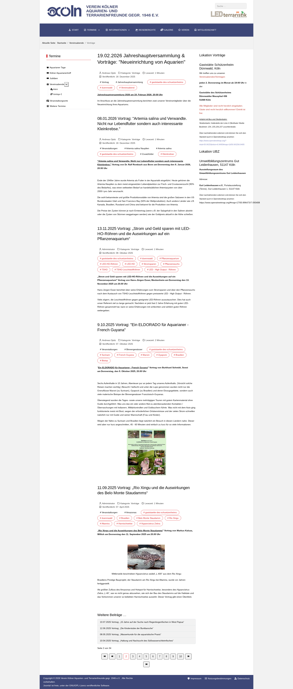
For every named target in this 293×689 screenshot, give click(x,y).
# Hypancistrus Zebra (149, 523)
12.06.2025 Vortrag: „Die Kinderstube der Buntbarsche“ (126, 628)
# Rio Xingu (173, 518)
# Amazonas (130, 512)
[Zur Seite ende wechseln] (146, 664)
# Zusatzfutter (147, 154)
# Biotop (104, 360)
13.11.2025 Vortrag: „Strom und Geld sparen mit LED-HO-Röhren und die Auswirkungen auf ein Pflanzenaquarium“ (143, 233)
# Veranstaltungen (109, 148)
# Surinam (105, 355)
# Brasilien (179, 355)
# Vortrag (104, 82)
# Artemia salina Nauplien (137, 148)
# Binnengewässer (133, 349)
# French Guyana (125, 355)
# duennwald (106, 87)
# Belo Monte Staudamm (148, 518)
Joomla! (47, 685)
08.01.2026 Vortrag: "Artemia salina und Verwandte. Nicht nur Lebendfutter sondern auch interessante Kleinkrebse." (142, 123)
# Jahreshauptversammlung (129, 82)
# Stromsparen (149, 264)
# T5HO (104, 269)
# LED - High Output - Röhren (161, 269)
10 (180, 656)
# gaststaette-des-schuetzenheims (166, 82)
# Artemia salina (164, 148)
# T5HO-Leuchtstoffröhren (127, 269)
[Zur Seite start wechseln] (104, 656)
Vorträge (136, 73)
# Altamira (105, 523)
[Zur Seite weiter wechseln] (188, 656)
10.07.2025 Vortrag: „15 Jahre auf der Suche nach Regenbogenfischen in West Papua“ (142, 622)
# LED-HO (130, 264)
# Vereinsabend (126, 87)
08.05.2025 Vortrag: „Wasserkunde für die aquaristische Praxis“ (130, 634)
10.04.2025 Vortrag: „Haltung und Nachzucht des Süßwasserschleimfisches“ (137, 640)
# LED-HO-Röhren (109, 264)
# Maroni (145, 355)
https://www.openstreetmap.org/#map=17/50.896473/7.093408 (229, 202)
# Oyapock (161, 355)
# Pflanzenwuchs (171, 264)
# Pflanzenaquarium (169, 258)
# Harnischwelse (124, 523)
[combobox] (231, 6)
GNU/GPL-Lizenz (77, 685)
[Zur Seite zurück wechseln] (112, 656)
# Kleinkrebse (167, 154)
